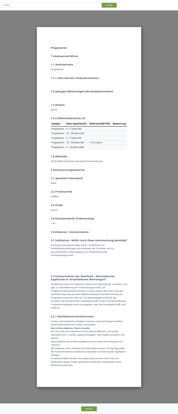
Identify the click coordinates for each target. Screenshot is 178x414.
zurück (89, 408)
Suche (109, 5)
